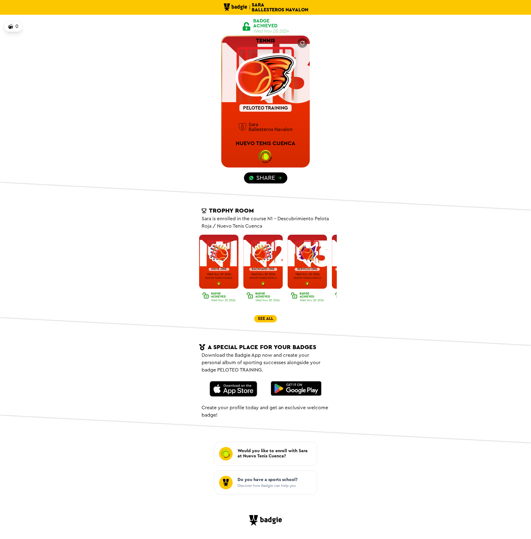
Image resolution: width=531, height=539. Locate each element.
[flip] (302, 43)
